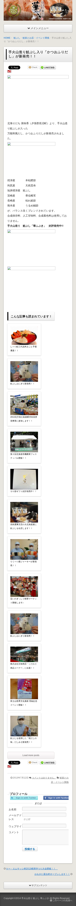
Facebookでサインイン (57, 798)
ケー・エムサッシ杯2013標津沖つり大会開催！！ (32, 868)
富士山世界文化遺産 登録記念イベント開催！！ (23, 703)
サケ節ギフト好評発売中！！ (23, 491)
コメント (14, 832)
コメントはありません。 (44, 777)
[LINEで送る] (48, 68)
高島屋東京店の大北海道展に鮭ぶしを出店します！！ (23, 526)
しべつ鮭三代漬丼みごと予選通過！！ (23, 349)
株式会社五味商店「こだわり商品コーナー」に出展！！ (23, 666)
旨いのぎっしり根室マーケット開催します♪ (23, 601)
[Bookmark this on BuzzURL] (9, 72)
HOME (7, 38)
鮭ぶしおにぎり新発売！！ (22, 384)
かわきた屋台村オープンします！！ (52, 874)
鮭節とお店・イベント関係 (36, 38)
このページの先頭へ (62, 900)
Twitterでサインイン (24, 798)
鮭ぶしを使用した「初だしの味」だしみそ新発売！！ (23, 740)
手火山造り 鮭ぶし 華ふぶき (35, 898)
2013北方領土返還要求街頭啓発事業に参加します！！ (23, 419)
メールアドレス (15, 817)
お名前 (12, 809)
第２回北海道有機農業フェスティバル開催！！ (23, 456)
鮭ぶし (17, 38)
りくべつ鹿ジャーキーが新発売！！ (23, 563)
